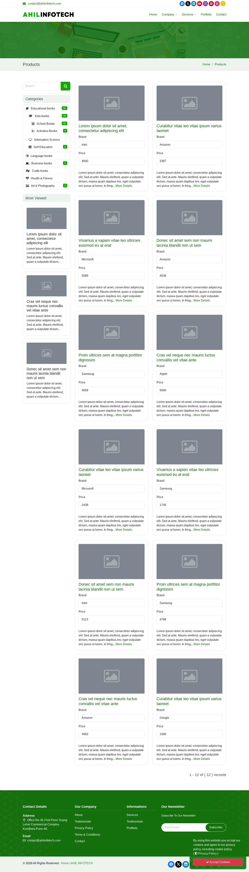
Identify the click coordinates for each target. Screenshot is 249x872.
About (78, 815)
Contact (221, 14)
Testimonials (83, 821)
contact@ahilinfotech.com (44, 3)
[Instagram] (205, 3)
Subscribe (215, 827)
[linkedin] (193, 3)
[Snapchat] (222, 3)
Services (187, 14)
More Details (124, 185)
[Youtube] (199, 3)
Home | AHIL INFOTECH (77, 863)
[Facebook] (182, 3)
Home (153, 14)
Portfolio (206, 14)
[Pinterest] (211, 3)
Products (220, 64)
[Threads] (217, 3)
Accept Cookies (219, 862)
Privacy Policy (84, 828)
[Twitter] (187, 3)
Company (168, 14)
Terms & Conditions (87, 834)
